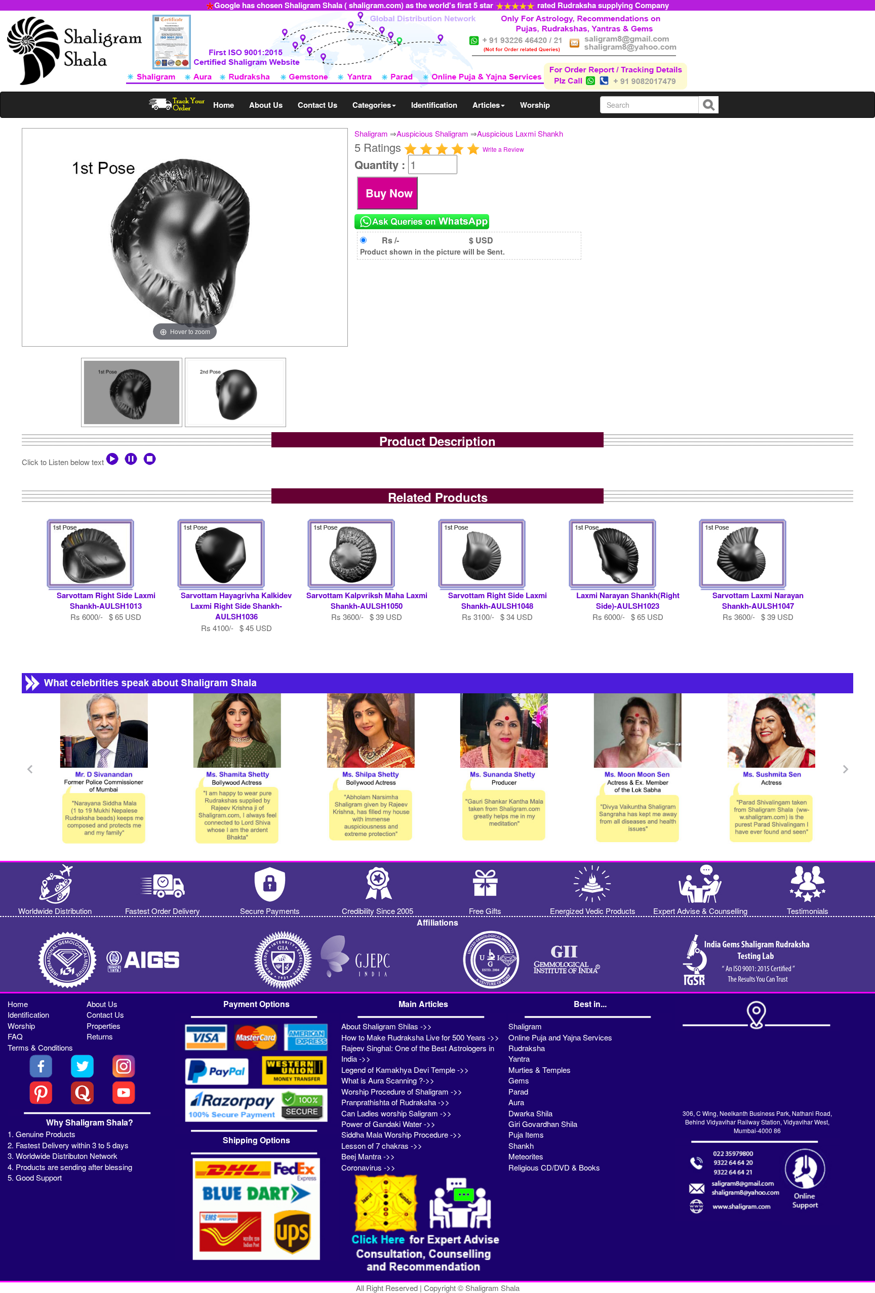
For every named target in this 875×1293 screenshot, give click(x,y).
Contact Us (317, 104)
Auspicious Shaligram (432, 133)
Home (223, 104)
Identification (434, 104)
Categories (371, 104)
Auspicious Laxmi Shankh (520, 133)
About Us (266, 104)
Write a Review (503, 149)
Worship (535, 104)
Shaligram (371, 133)
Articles (486, 104)
